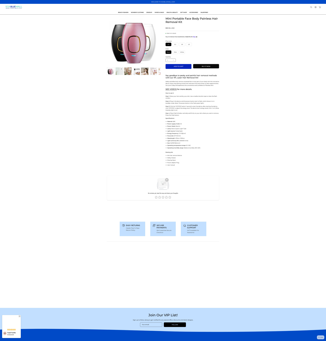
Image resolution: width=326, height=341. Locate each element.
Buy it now (206, 66)
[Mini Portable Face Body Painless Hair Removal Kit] (111, 71)
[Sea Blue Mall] (14, 7)
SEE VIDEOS (171, 89)
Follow (175, 325)
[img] (11, 330)
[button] (311, 7)
